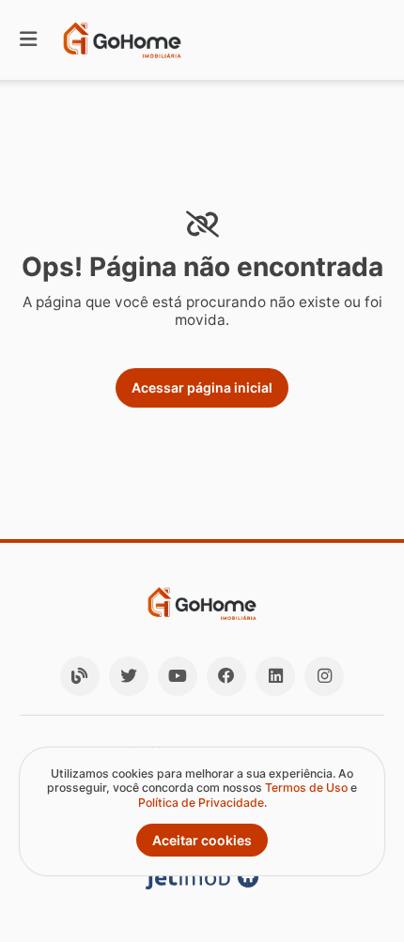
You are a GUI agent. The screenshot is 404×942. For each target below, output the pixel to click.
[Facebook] (226, 676)
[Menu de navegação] (28, 40)
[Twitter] (128, 676)
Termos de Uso (306, 787)
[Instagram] (324, 676)
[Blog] (80, 676)
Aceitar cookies (202, 840)
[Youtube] (177, 676)
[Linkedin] (275, 676)
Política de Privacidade (201, 802)
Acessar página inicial (202, 387)
